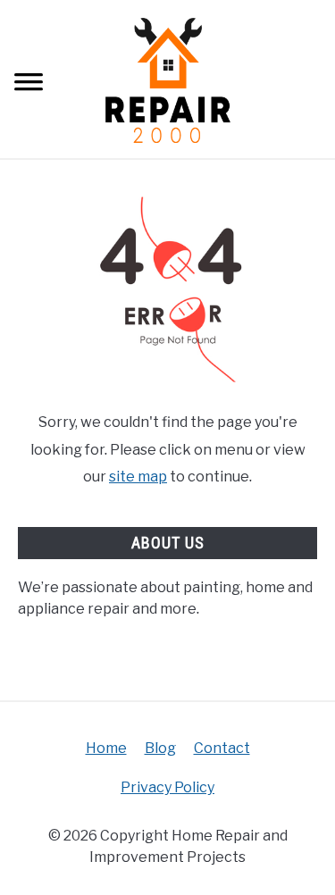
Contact (222, 748)
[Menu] (28, 84)
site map (138, 476)
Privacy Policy (167, 787)
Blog (160, 748)
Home (106, 748)
